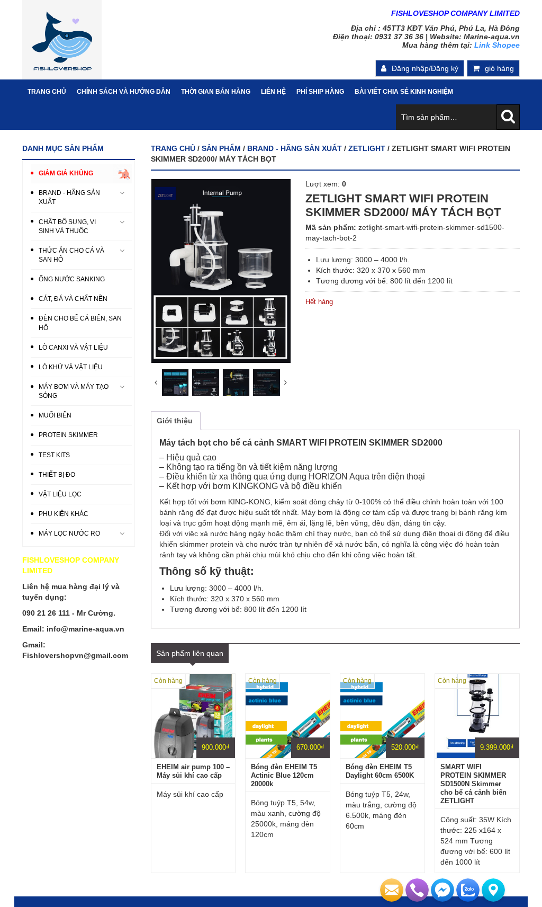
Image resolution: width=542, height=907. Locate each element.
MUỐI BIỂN (55, 415)
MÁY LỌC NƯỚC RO (69, 533)
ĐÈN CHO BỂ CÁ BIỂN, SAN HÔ (80, 323)
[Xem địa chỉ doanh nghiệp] (493, 890)
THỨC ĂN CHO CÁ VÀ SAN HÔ (71, 255)
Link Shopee (497, 45)
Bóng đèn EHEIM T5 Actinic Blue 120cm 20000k (284, 775)
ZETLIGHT (366, 148)
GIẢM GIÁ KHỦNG (66, 173)
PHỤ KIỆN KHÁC (63, 514)
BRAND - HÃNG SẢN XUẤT (294, 148)
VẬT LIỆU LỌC (60, 494)
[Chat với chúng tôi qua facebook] (442, 890)
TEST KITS (54, 455)
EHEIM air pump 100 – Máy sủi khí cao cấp (193, 771)
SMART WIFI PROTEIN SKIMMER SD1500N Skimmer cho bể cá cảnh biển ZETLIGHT (473, 784)
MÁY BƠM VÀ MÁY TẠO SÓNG (74, 391)
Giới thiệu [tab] (175, 420)
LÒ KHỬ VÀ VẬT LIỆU (71, 367)
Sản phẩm (221, 148)
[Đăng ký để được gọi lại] (417, 890)
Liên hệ (273, 91)
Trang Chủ (47, 91)
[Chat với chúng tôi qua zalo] (468, 890)
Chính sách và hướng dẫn (123, 91)
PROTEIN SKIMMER (68, 435)
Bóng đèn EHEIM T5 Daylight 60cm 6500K (380, 771)
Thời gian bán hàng (215, 91)
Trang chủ (173, 148)
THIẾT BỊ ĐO (57, 474)
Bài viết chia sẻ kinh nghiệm (404, 91)
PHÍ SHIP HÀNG (320, 91)
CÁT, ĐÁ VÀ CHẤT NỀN (73, 299)
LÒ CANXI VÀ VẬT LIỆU (73, 347)
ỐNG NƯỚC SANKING (72, 279)
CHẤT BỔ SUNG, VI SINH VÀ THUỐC (67, 226)
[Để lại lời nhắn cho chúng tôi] (391, 890)
